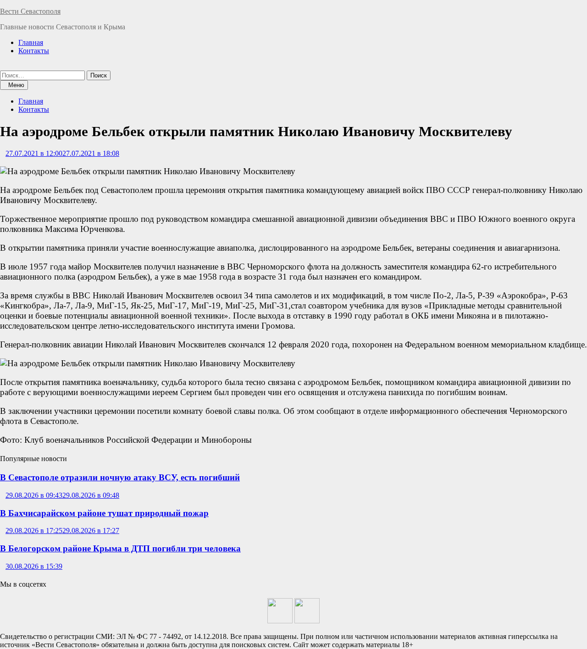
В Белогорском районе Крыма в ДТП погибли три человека (120, 548)
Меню (16, 85)
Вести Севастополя (30, 11)
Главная (30, 42)
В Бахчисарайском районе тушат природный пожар (104, 513)
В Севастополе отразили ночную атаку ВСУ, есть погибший (120, 477)
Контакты (33, 51)
